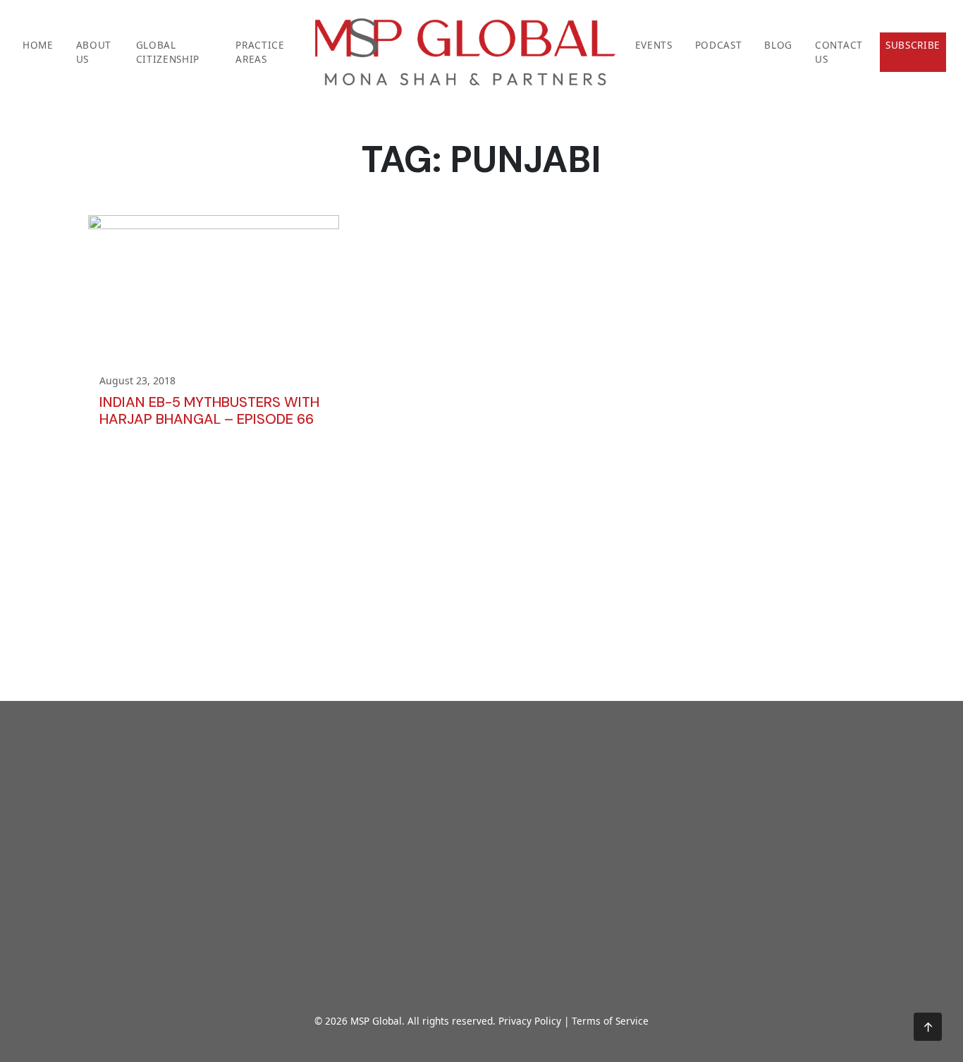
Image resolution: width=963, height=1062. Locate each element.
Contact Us (839, 52)
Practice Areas (259, 52)
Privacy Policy (529, 1020)
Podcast (718, 44)
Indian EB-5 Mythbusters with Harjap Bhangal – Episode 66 (209, 410)
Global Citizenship (168, 52)
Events (654, 44)
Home (38, 44)
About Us (93, 52)
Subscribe (912, 44)
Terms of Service (610, 1020)
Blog (778, 44)
